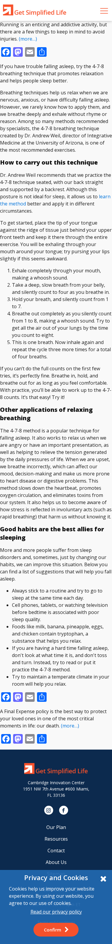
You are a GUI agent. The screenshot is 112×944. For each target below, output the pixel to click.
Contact (56, 850)
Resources (56, 839)
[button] (56, 930)
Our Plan (56, 827)
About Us (56, 862)
